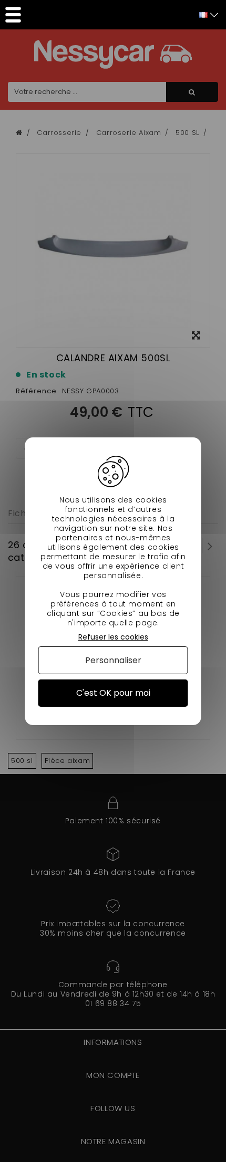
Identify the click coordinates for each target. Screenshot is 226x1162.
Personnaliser (113, 660)
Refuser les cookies (113, 636)
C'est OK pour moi (113, 693)
